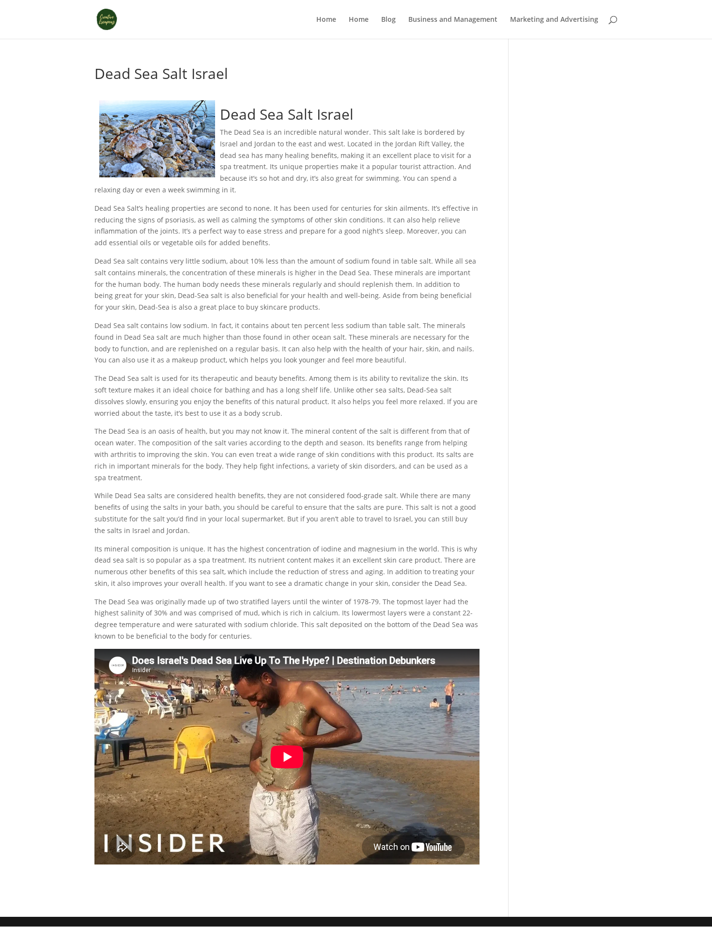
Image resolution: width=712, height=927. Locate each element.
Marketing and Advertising (554, 20)
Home (326, 20)
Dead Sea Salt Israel (287, 114)
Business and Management (452, 20)
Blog (388, 20)
